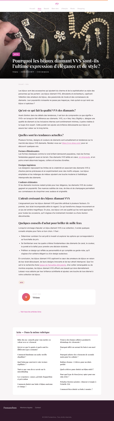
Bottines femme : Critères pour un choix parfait (75, 363)
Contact (38, 407)
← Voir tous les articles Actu (29, 312)
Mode (72, 8)
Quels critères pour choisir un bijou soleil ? (77, 369)
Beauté (46, 8)
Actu (39, 8)
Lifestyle (64, 8)
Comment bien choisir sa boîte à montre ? (76, 389)
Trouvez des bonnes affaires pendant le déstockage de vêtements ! (75, 341)
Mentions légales (26, 407)
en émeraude (84, 157)
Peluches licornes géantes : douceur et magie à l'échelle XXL (78, 383)
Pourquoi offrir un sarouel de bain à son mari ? (77, 348)
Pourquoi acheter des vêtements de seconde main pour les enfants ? (77, 355)
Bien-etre (55, 8)
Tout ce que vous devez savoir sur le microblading (31, 370)
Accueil (32, 8)
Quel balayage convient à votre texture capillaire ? (32, 363)
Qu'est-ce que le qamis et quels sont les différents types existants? (32, 348)
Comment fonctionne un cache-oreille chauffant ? (32, 355)
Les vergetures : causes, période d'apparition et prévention (34, 378)
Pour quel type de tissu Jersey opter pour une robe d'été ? (77, 375)
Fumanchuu (10, 407)
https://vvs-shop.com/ (71, 143)
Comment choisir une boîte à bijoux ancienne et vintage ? (35, 385)
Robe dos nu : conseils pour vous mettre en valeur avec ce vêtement (34, 341)
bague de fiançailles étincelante (53, 265)
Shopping (81, 8)
